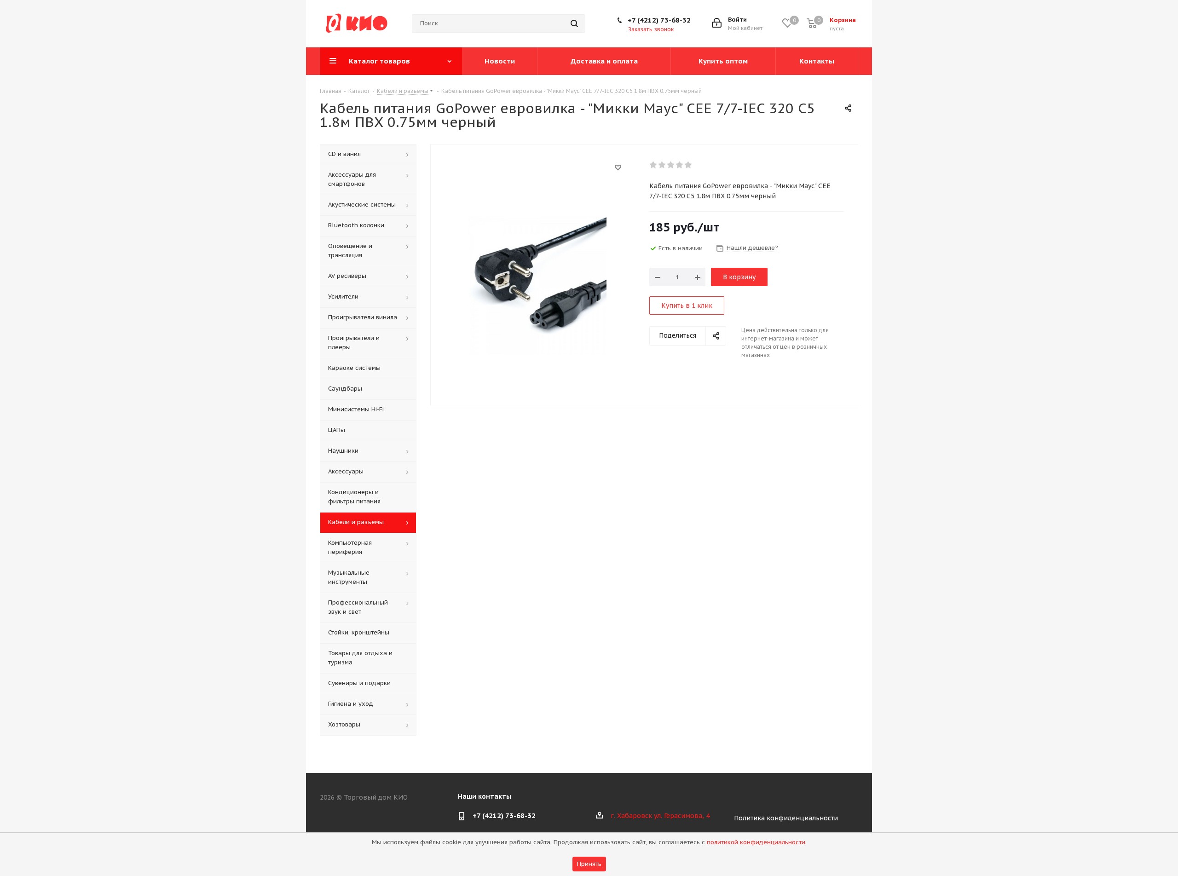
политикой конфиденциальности (756, 842)
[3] (671, 165)
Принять (589, 864)
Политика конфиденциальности (786, 818)
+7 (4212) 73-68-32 (659, 20)
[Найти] (574, 23)
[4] (680, 165)
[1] (653, 165)
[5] (688, 165)
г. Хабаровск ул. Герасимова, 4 (660, 816)
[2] (662, 165)
